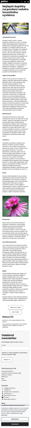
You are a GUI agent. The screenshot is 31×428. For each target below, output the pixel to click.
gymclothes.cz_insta (10, 395)
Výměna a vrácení (7, 375)
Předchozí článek (15, 307)
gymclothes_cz (8, 393)
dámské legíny (12, 300)
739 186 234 (7, 390)
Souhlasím (15, 424)
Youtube (6, 397)
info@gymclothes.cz (9, 388)
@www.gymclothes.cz (10, 399)
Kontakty (4, 380)
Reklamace (5, 377)
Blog (3, 378)
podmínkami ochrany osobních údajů (14, 353)
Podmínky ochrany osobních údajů (11, 373)
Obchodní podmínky (7, 371)
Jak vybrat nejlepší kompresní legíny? (13, 405)
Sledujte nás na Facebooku (11, 392)
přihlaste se (15, 325)
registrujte (5, 327)
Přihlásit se (7, 359)
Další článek (15, 312)
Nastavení (15, 419)
